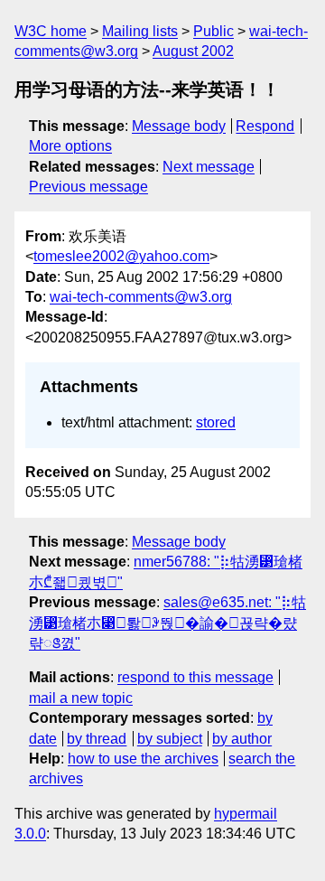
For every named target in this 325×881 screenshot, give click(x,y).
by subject (169, 738)
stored (216, 422)
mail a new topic (81, 698)
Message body (179, 126)
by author (242, 738)
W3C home (50, 31)
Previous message (88, 186)
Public (213, 31)
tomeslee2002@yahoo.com (121, 256)
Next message (208, 166)
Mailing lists (140, 31)
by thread (96, 738)
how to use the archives (143, 758)
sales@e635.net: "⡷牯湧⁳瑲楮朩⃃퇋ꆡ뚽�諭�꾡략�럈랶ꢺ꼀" (167, 623)
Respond (265, 126)
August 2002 (193, 51)
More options (70, 146)
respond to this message (195, 677)
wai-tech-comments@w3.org (141, 297)
